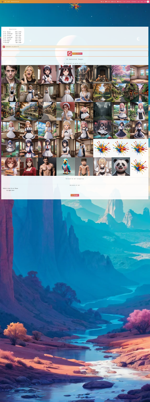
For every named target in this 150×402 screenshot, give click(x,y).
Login (139, 1)
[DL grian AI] (65, 166)
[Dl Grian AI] (84, 166)
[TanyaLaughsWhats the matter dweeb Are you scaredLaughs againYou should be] (29, 74)
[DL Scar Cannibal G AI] (47, 166)
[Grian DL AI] (121, 166)
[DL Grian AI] (29, 166)
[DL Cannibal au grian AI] (10, 74)
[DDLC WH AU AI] (10, 166)
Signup (142, 1)
